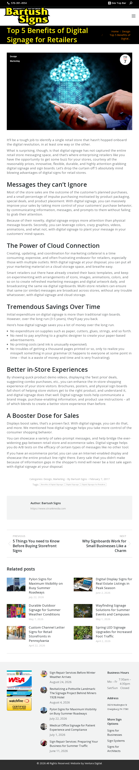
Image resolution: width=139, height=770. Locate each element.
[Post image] (16, 584)
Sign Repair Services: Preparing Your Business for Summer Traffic (74, 744)
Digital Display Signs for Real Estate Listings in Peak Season (114, 583)
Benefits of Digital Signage (52, 484)
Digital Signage (72, 484)
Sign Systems (116, 741)
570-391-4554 (19, 3)
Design (13, 56)
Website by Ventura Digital (86, 763)
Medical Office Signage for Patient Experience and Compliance (72, 727)
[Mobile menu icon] (134, 16)
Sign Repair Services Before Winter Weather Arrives (72, 675)
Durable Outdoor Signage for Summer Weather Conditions (45, 609)
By (77, 479)
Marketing (15, 61)
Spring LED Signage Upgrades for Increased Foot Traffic (114, 631)
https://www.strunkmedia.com (48, 508)
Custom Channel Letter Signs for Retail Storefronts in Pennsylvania (47, 634)
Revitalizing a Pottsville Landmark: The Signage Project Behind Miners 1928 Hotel (73, 693)
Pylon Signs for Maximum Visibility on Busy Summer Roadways (46, 586)
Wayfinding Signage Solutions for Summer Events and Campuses (113, 609)
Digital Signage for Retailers (93, 484)
